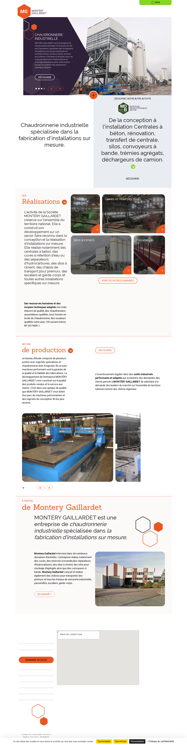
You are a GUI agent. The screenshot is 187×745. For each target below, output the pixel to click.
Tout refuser (120, 741)
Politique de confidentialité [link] (161, 741)
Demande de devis (36, 659)
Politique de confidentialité (31, 734)
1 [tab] (36, 88)
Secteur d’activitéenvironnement (79, 11)
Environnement (29, 678)
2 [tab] (39, 88)
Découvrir (44, 77)
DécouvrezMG (62, 11)
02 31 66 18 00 (30, 639)
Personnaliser (137, 741)
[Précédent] (51, 88)
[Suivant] (60, 88)
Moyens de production (159, 11)
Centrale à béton (30, 690)
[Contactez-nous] (181, 60)
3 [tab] (41, 88)
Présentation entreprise (34, 672)
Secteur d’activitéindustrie (100, 11)
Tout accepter (103, 741)
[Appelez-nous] (181, 54)
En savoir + (44, 594)
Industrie (26, 684)
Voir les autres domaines (118, 280)
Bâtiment (26, 696)
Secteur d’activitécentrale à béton (141, 11)
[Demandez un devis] (181, 66)
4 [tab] (44, 88)
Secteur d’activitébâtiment (120, 11)
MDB (157, 2)
